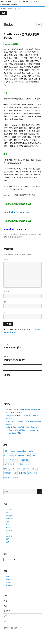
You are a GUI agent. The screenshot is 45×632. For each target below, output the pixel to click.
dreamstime (21, 451)
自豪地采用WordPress (17, 628)
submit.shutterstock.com (16, 212)
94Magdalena (10, 415)
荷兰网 (8, 427)
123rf (6, 451)
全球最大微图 (9, 464)
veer (28, 455)
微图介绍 (13, 237)
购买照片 (16, 477)
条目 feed (9, 579)
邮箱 (5, 302)
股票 (35, 473)
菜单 (39, 25)
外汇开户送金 (9, 468)
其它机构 (20, 464)
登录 (7, 576)
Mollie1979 (9, 421)
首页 (5, 595)
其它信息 (9, 527)
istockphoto (8, 455)
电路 (30, 473)
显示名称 (7, 292)
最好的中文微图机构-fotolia (27, 427)
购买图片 (7, 477)
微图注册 (19, 237)
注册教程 (22, 473)
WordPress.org (10, 585)
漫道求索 (8, 24)
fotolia (30, 451)
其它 (7, 524)
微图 (18, 468)
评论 (5, 260)
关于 (5, 616)
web (33, 455)
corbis (12, 451)
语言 (5, 621)
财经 (7, 542)
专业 (7, 521)
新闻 (7, 539)
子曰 (7, 235)
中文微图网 (25, 460)
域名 (27, 464)
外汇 (7, 533)
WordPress (14, 460)
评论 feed (9, 582)
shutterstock (23, 235)
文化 (15, 473)
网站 (4, 312)
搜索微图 (7, 473)
